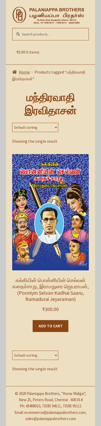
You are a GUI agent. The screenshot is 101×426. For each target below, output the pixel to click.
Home (24, 72)
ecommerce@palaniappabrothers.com (54, 412)
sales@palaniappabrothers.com (50, 418)
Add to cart (51, 325)
